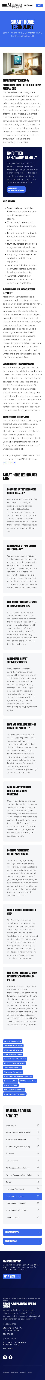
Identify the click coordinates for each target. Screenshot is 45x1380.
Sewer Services (11, 1241)
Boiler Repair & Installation (16, 1139)
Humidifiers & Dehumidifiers (17, 1210)
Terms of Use (6, 1373)
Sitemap (30, 1373)
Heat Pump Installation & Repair (18, 1132)
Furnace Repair (12, 1161)
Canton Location (10, 1324)
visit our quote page (12, 1267)
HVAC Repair (11, 1125)
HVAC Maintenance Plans (15, 1203)
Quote (39, 5)
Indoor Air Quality (12, 1217)
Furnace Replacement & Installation (19, 1175)
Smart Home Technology (15, 1196)
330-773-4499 (28, 5)
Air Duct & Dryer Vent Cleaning (18, 1147)
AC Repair (10, 1154)
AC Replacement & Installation (17, 1168)
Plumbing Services (12, 1232)
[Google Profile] (5, 1357)
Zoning (8, 1182)
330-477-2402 (8, 1334)
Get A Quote (16, 189)
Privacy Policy (14, 1373)
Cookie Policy (23, 1373)
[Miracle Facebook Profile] (10, 1357)
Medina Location (10, 1339)
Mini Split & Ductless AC (15, 1189)
